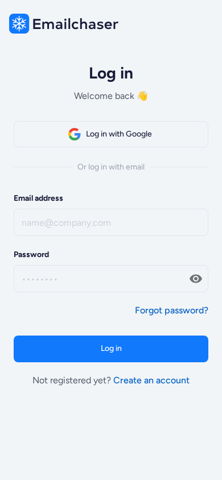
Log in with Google (119, 134)
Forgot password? (171, 310)
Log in (111, 348)
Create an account (151, 380)
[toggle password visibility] (195, 278)
